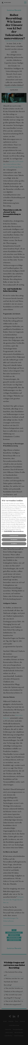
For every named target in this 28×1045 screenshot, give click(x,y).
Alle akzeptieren (14, 539)
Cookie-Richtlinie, (8, 531)
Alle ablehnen (14, 543)
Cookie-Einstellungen (14, 535)
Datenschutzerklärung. (18, 531)
